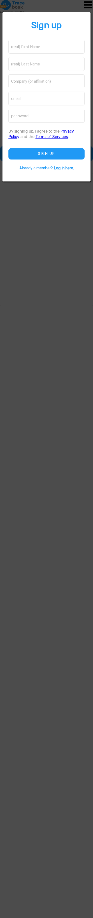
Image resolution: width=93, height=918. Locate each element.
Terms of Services (51, 136)
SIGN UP (46, 153)
